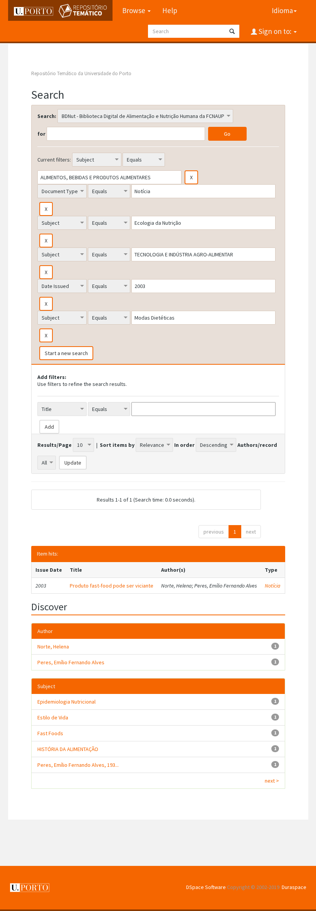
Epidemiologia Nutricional (66, 701)
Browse (134, 10)
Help (169, 10)
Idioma (282, 10)
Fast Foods (50, 733)
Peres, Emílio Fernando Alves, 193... (78, 764)
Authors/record (257, 444)
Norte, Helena (53, 646)
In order (184, 444)
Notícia (273, 585)
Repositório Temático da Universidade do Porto (81, 73)
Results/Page (54, 444)
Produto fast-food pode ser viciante (111, 585)
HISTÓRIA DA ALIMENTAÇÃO (67, 749)
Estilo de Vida (52, 717)
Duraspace (294, 887)
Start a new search (66, 353)
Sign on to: (275, 31)
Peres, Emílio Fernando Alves (70, 662)
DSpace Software (206, 887)
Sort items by (117, 444)
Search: (46, 116)
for (41, 133)
